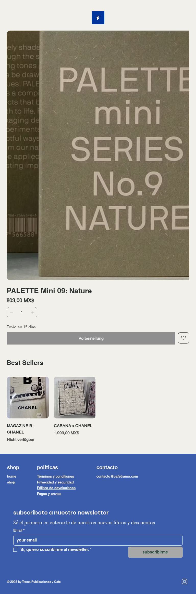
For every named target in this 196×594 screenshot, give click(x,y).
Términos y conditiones (55, 409)
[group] (98, 342)
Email (18, 463)
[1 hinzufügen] (32, 245)
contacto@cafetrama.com (117, 409)
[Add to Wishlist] (183, 270)
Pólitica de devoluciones (56, 420)
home (11, 409)
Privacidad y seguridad (55, 415)
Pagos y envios (49, 426)
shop (11, 415)
